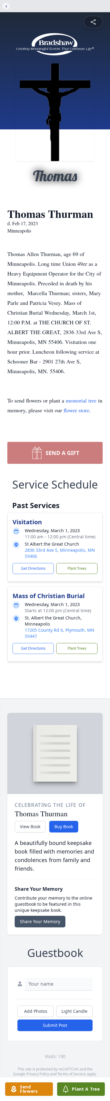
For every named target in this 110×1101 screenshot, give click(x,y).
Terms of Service (71, 1074)
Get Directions (33, 568)
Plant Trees (77, 568)
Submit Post (55, 1025)
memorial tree (81, 400)
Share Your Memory (40, 921)
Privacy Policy (37, 1074)
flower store (76, 410)
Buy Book (63, 826)
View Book (30, 826)
